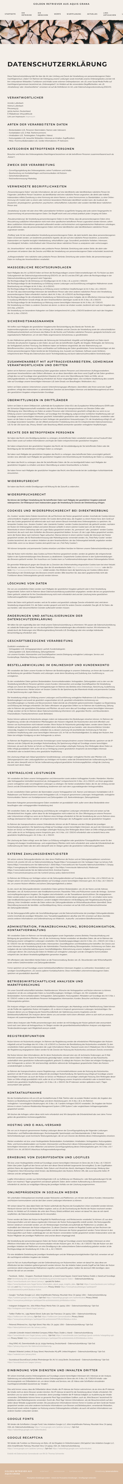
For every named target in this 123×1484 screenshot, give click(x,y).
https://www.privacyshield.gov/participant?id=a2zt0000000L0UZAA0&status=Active (58, 1338)
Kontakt (44, 1471)
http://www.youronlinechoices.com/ (27, 570)
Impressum (30, 117)
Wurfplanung (74, 14)
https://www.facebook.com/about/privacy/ (25, 1281)
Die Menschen (43, 14)
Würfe (57, 14)
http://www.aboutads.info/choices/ (87, 567)
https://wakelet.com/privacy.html (21, 1354)
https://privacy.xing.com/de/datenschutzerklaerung (29, 1346)
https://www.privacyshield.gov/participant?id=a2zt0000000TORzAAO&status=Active (42, 1319)
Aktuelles (92, 14)
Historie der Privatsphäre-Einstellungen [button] (64, 1478)
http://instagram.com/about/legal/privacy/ (26, 1308)
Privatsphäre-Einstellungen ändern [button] (38, 1478)
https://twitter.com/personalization (56, 1316)
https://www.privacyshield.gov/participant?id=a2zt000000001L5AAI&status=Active (41, 1300)
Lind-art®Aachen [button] (109, 14)
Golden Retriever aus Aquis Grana (61, 4)
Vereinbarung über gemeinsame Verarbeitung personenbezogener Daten (42, 1279)
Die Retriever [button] (27, 14)
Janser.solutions (111, 1471)
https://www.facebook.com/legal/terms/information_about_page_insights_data (41, 1284)
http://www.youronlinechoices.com (32, 1287)
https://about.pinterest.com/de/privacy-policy (26, 1327)
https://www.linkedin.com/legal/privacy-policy (27, 1335)
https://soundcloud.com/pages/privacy (24, 1362)
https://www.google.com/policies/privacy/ (52, 1427)
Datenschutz (76, 1471)
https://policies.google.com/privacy (23, 1298)
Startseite (10, 14)
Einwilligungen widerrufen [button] (87, 1478)
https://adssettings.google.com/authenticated (65, 1298)
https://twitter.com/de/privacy (20, 1316)
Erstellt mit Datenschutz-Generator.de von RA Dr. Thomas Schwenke (35, 1454)
